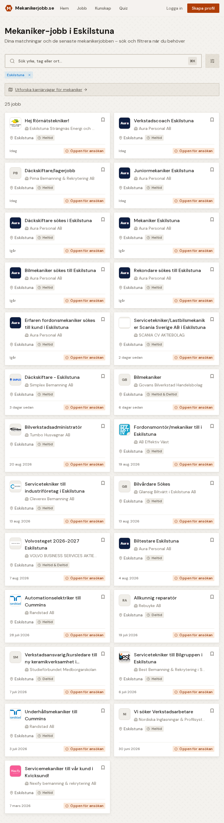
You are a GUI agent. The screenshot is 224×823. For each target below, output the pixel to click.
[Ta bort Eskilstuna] (29, 75)
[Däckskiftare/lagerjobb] (57, 185)
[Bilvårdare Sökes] (166, 502)
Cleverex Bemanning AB (52, 498)
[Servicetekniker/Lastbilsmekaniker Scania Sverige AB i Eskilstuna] (166, 338)
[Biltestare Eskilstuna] (166, 559)
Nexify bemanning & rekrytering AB (63, 783)
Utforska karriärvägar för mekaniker (48, 89)
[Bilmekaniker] (166, 392)
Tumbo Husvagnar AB (50, 434)
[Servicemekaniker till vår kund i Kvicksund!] (57, 787)
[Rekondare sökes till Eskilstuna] (166, 285)
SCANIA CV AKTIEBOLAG (162, 335)
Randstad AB (42, 612)
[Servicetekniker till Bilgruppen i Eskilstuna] (166, 673)
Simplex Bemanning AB (51, 385)
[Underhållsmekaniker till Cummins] (57, 730)
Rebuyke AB (150, 605)
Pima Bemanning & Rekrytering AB (62, 178)
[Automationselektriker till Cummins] (57, 616)
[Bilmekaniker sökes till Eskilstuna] (57, 285)
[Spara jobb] (102, 119)
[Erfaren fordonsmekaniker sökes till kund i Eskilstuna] (57, 338)
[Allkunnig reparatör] (166, 616)
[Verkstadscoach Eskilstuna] (166, 135)
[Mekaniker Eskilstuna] (166, 235)
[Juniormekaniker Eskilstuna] (166, 185)
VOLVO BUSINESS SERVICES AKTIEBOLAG (63, 555)
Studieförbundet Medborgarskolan (63, 669)
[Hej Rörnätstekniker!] (57, 135)
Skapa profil (203, 8)
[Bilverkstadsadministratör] (57, 445)
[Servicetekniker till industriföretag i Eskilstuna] (57, 502)
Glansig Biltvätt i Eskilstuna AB (167, 491)
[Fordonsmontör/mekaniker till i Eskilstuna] (166, 445)
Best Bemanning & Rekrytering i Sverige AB (172, 669)
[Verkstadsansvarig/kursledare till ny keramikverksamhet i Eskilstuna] (57, 673)
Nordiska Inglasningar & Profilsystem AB (172, 719)
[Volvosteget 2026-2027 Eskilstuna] (57, 559)
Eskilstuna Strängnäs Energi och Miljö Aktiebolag (63, 128)
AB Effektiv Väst (154, 441)
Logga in (175, 8)
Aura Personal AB (155, 128)
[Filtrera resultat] (212, 61)
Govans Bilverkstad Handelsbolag (170, 385)
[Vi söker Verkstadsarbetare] (166, 730)
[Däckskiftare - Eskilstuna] (57, 392)
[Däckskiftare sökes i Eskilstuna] (57, 235)
